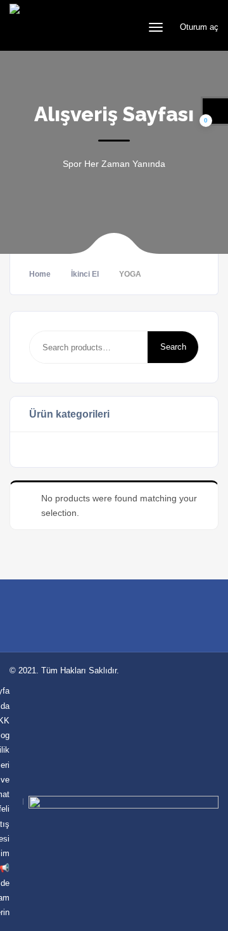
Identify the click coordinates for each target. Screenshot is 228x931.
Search (173, 347)
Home (40, 274)
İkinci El (85, 274)
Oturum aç (197, 27)
